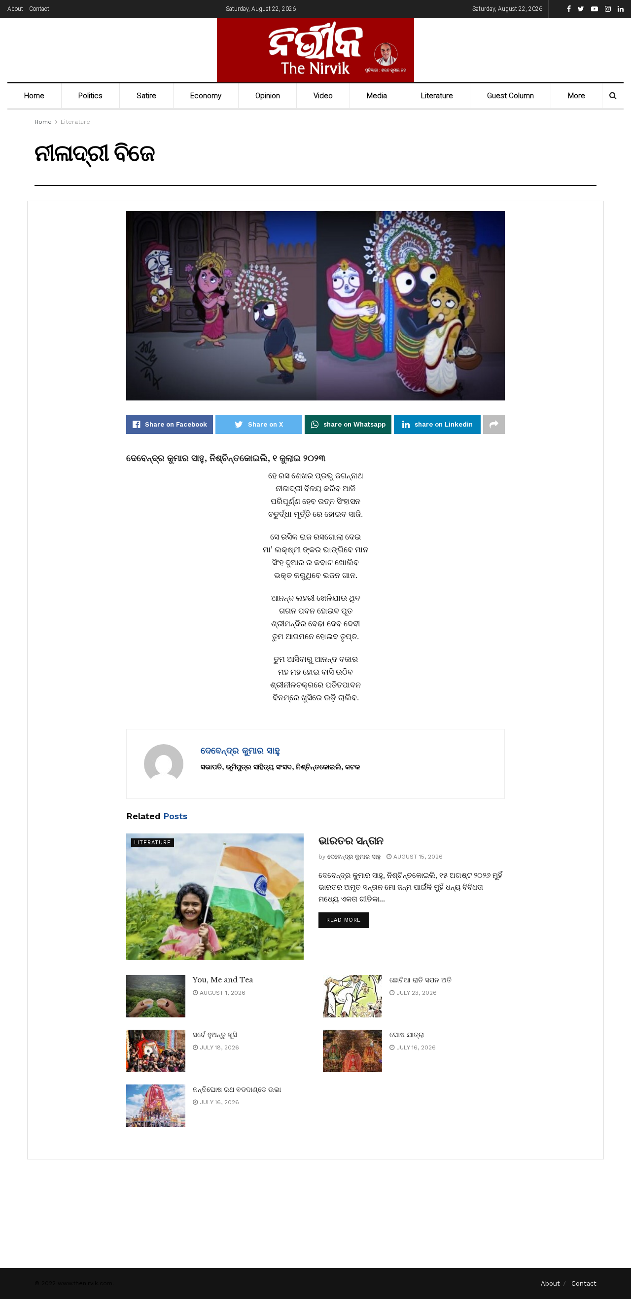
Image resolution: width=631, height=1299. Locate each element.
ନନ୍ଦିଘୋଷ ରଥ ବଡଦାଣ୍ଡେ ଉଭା (237, 1089)
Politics (90, 95)
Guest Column (510, 95)
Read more (343, 920)
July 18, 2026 (218, 1047)
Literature (437, 95)
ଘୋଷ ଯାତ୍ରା (406, 1034)
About (15, 8)
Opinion (267, 95)
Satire (146, 95)
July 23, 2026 (415, 992)
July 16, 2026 (415, 1047)
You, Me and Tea (223, 979)
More (576, 95)
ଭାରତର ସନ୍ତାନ (351, 840)
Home (34, 95)
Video (323, 95)
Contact (39, 8)
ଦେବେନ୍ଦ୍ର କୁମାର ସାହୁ (240, 750)
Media (377, 95)
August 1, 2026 (221, 992)
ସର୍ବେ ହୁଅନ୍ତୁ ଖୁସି (215, 1034)
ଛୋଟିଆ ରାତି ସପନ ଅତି (420, 979)
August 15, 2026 (417, 856)
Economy (205, 95)
